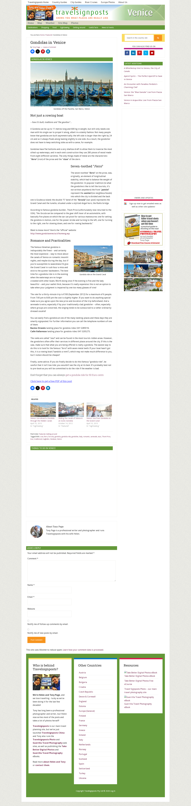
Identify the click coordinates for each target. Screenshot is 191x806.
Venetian (53, 439)
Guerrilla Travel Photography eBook (138, 706)
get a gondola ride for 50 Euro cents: (84, 374)
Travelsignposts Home (38, 2)
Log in (112, 791)
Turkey (82, 773)
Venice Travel (95, 12)
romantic (86, 437)
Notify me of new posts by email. (42, 633)
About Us (122, 2)
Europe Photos (108, 2)
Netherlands (84, 744)
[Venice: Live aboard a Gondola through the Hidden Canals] (43, 409)
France (82, 720)
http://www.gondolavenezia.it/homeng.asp (50, 233)
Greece (82, 730)
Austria (82, 672)
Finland (82, 716)
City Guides (76, 2)
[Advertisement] (49, 180)
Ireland (82, 735)
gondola (58, 437)
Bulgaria (83, 682)
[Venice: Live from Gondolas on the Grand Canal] (99, 409)
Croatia (82, 687)
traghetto (46, 439)
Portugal (83, 754)
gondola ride (66, 437)
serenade (94, 437)
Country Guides (59, 2)
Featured (42, 434)
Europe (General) (87, 711)
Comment (32, 558)
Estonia (82, 706)
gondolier (74, 437)
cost (41, 437)
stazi (99, 437)
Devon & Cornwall (87, 696)
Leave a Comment (49, 47)
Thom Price (106, 437)
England (83, 701)
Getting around (51, 434)
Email (30, 597)
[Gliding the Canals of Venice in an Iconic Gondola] (71, 409)
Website (31, 609)
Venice (59, 439)
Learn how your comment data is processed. (83, 650)
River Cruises (91, 2)
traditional (38, 439)
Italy (80, 437)
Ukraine (82, 778)
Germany (83, 725)
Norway (82, 749)
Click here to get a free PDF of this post (51, 381)
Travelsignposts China (53, 733)
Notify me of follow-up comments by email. (47, 624)
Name (31, 585)
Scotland (83, 759)
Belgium (83, 677)
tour (32, 439)
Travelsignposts (41, 726)
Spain (81, 764)
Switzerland (84, 768)
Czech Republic (86, 692)
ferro (46, 437)
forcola (51, 437)
